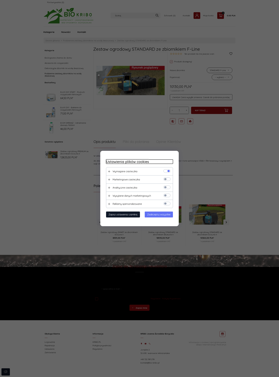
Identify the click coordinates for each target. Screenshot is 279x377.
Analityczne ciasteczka (125, 187)
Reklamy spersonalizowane (127, 203)
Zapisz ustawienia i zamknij (123, 214)
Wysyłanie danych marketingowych (132, 195)
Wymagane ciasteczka (125, 171)
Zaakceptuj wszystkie (158, 214)
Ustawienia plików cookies (127, 162)
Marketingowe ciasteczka (126, 179)
